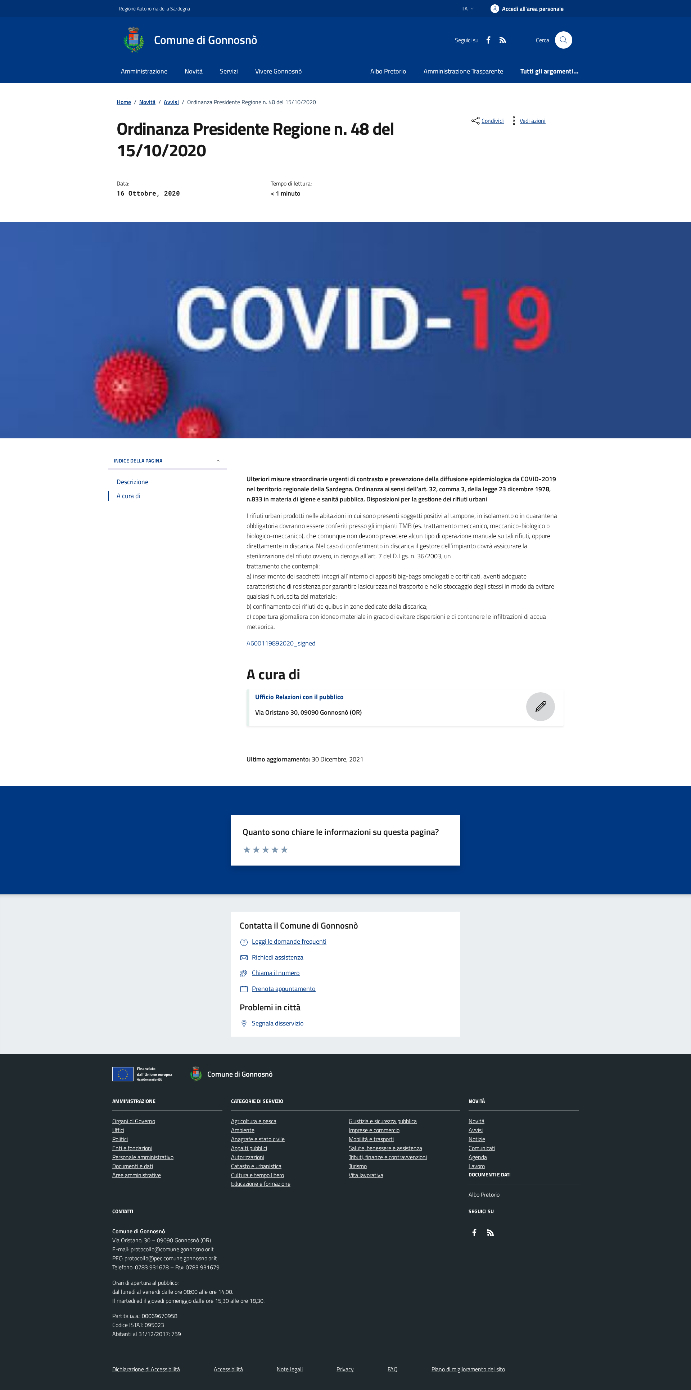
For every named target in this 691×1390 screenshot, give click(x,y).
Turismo (358, 1166)
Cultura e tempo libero (257, 1175)
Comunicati (482, 1148)
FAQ (393, 1369)
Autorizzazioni (247, 1157)
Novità (194, 71)
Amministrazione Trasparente (463, 71)
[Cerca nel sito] (563, 40)
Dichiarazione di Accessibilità (146, 1369)
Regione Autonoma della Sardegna (154, 8)
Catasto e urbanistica (256, 1166)
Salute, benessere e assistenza (385, 1148)
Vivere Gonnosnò (278, 71)
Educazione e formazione (260, 1183)
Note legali (290, 1369)
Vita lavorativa (366, 1175)
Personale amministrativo (142, 1157)
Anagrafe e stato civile (258, 1139)
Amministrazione (144, 71)
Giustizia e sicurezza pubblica (383, 1121)
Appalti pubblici (249, 1148)
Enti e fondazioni (132, 1148)
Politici (120, 1139)
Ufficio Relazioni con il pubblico (299, 697)
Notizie (477, 1139)
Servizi (229, 71)
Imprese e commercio (374, 1130)
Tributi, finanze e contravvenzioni (388, 1157)
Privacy (345, 1369)
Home (124, 102)
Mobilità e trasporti (371, 1139)
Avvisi (171, 102)
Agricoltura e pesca (253, 1121)
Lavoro (477, 1166)
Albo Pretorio (388, 71)
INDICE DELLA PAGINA (138, 460)
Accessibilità (228, 1369)
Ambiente (242, 1130)
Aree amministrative (136, 1175)
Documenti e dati (132, 1166)
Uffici (118, 1130)
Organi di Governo (133, 1121)
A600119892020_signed (281, 643)
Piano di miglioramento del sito (468, 1369)
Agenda (478, 1157)
